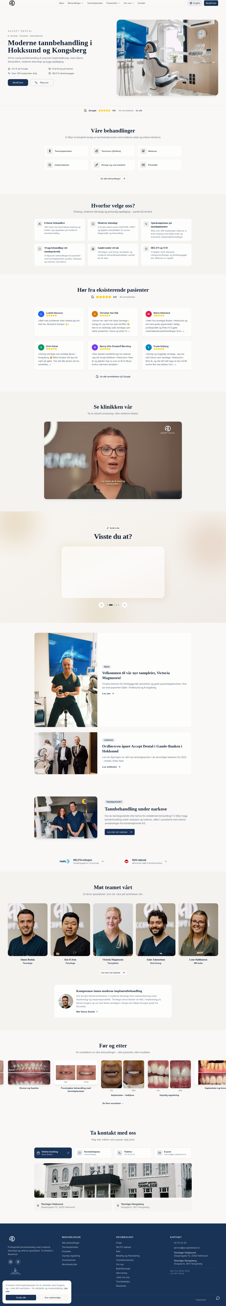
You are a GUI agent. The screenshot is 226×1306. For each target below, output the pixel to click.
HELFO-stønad (123, 1246)
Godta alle (21, 1297)
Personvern (201, 1298)
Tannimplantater (95, 3)
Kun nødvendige (53, 1297)
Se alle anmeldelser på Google (115, 376)
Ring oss (44, 82)
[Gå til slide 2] (111, 603)
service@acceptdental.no (187, 1246)
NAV (118, 1250)
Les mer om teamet (110, 971)
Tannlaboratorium (125, 1258)
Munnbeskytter (69, 1263)
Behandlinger (74, 3)
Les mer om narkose (117, 831)
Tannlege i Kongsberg (185, 1259)
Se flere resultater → (113, 1102)
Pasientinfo (112, 3)
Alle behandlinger (70, 1241)
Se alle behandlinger (111, 178)
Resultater (121, 1284)
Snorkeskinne (68, 1258)
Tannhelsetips (123, 1280)
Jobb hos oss (122, 1276)
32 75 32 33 (180, 1241)
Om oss (127, 3)
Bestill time (211, 3)
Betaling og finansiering (128, 1254)
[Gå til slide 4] (116, 603)
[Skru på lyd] (176, 493)
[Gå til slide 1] (107, 603)
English (196, 3)
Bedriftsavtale (123, 1267)
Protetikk (66, 1250)
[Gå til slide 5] (118, 603)
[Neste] (125, 604)
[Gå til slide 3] (114, 603)
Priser (119, 1241)
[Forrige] (101, 604)
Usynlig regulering (71, 1254)
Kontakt (141, 3)
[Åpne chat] (218, 1298)
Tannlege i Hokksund (185, 1251)
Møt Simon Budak (85, 1010)
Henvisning (121, 1271)
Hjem (61, 3)
